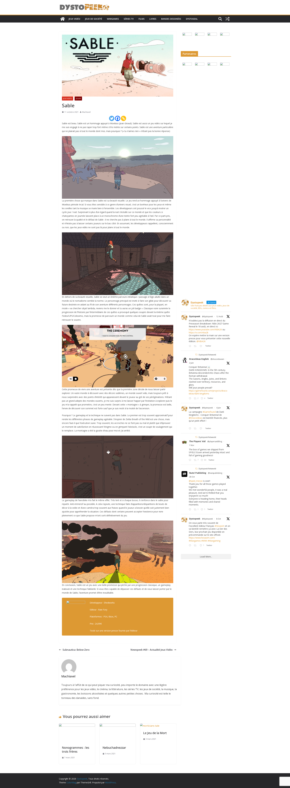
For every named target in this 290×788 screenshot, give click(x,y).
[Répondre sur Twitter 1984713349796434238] (190, 460)
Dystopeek (194, 316)
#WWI (204, 540)
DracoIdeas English (199, 359)
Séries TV (129, 18)
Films (142, 18)
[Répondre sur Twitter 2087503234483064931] (190, 346)
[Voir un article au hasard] (227, 19)
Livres (152, 18)
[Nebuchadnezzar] (118, 725)
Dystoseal (192, 18)
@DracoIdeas (195, 417)
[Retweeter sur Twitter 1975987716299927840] (196, 545)
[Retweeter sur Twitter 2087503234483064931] (196, 346)
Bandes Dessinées (171, 18)
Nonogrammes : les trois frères (75, 750)
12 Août (219, 316)
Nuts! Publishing (197, 472)
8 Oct (218, 519)
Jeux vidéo (74, 18)
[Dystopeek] (62, 19)
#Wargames (195, 540)
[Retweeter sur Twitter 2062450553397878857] (196, 428)
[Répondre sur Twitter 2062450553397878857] (190, 428)
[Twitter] (111, 118)
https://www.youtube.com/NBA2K (205, 329)
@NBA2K (201, 341)
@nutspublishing (215, 473)
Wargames (113, 18)
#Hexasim (219, 525)
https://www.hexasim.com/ (202, 537)
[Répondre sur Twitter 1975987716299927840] (190, 545)
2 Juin (191, 363)
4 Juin (218, 407)
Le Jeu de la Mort (155, 733)
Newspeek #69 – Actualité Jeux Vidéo (151, 649)
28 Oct (192, 477)
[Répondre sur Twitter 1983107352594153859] (190, 509)
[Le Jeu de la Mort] (149, 725)
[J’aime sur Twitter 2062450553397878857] (202, 428)
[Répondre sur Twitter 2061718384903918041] (190, 398)
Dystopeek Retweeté (207, 354)
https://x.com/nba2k (198, 332)
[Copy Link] (123, 118)
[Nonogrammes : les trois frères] (77, 725)
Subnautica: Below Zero (76, 649)
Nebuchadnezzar (114, 748)
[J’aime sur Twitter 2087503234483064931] (202, 346)
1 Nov (191, 445)
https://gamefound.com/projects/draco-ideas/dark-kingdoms (208, 392)
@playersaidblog (214, 441)
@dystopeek (207, 316)
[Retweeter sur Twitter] (196, 354)
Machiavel (86, 112)
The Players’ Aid (197, 441)
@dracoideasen (217, 359)
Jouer (78, 98)
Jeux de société (93, 18)
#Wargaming (214, 540)
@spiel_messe (196, 480)
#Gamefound (209, 411)
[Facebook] (117, 118)
